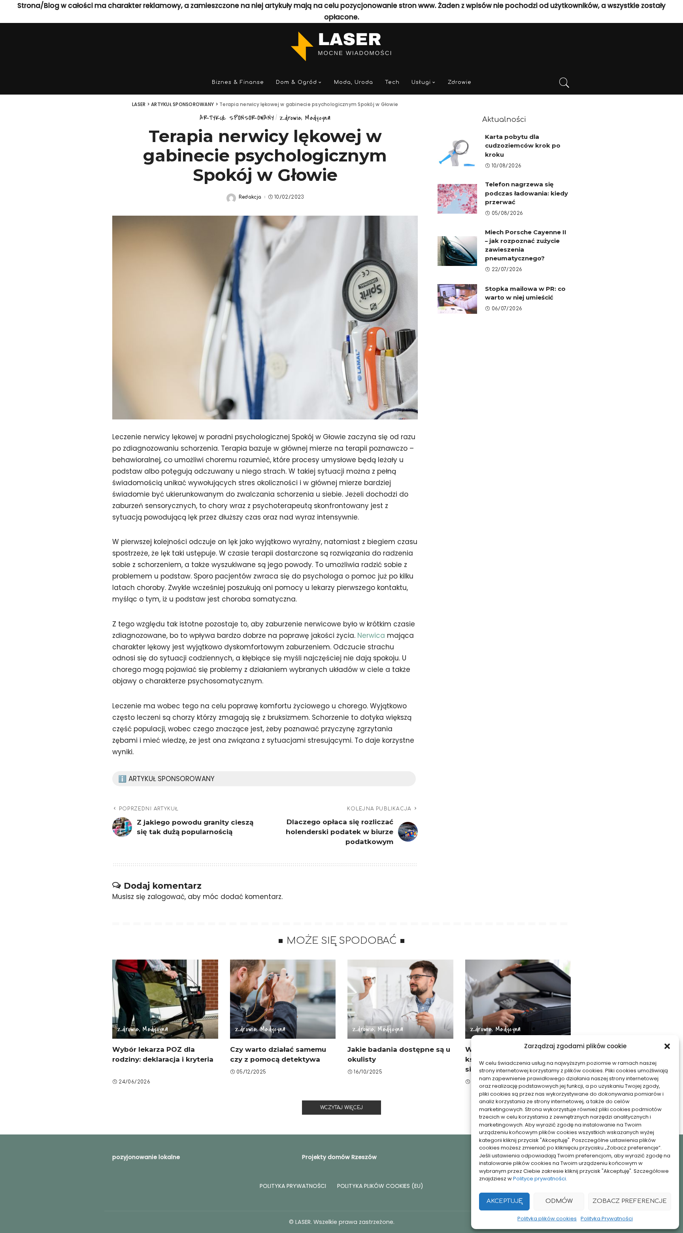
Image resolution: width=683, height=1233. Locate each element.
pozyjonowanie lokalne (146, 1157)
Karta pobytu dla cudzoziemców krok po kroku (522, 145)
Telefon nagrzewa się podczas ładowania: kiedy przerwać (526, 193)
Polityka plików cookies (547, 1218)
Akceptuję (505, 1201)
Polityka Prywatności (607, 1218)
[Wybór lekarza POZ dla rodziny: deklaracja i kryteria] (165, 999)
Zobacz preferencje (629, 1201)
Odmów (559, 1201)
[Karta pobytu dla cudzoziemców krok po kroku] (457, 151)
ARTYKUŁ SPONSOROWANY (237, 117)
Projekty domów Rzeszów (339, 1157)
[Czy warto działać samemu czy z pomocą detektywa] (283, 999)
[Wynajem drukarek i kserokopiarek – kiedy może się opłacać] (518, 999)
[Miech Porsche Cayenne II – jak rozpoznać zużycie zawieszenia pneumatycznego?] (457, 251)
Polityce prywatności (539, 1178)
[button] (667, 1046)
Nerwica (371, 635)
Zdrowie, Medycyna (304, 117)
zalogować (166, 896)
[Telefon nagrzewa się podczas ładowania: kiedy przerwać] (457, 199)
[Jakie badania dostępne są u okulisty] (400, 999)
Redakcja (250, 197)
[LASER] (341, 47)
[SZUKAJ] (564, 83)
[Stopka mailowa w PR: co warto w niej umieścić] (457, 299)
